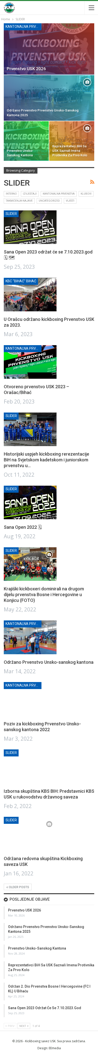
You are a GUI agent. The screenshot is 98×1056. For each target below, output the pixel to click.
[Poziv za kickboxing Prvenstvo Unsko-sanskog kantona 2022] (30, 699)
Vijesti (70, 200)
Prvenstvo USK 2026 (26, 68)
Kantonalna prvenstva (23, 27)
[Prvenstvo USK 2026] (49, 49)
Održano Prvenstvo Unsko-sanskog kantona (48, 662)
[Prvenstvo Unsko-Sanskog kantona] (26, 141)
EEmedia (55, 1048)
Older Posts (18, 887)
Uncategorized (49, 200)
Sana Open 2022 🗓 (23, 527)
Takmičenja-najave (19, 200)
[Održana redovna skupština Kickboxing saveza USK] (30, 833)
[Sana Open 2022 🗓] (30, 502)
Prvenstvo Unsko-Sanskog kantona (37, 948)
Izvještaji (30, 193)
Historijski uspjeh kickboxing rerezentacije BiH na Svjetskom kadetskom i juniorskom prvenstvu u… (46, 459)
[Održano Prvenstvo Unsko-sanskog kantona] (30, 637)
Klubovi (86, 193)
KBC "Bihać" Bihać (21, 281)
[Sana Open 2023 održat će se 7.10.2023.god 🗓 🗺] (30, 227)
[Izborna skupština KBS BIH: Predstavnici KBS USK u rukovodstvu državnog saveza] (30, 766)
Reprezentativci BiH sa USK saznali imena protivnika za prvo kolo (69, 150)
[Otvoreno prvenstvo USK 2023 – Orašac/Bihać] (30, 362)
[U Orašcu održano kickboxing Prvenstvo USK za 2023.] (30, 294)
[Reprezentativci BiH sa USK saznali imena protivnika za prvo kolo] (72, 141)
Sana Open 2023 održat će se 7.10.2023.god (44, 1008)
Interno (11, 193)
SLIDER (11, 214)
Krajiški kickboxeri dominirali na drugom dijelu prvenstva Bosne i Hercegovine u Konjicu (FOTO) (44, 594)
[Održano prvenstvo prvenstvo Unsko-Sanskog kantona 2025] (49, 98)
